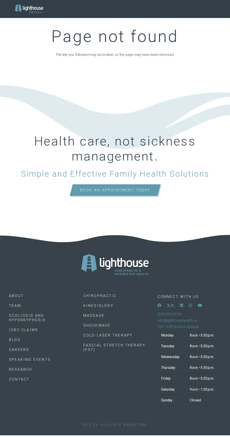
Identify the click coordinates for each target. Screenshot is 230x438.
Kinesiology (98, 306)
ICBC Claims (23, 330)
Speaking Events (30, 359)
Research (20, 369)
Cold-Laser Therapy (108, 335)
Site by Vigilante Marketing (114, 425)
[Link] (115, 265)
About (16, 296)
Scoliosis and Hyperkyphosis (27, 317)
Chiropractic (100, 296)
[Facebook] (159, 305)
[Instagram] (190, 306)
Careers (19, 350)
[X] (170, 305)
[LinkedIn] (181, 305)
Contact (19, 379)
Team (15, 306)
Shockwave (97, 325)
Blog (15, 340)
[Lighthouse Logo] (29, 8)
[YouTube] (200, 305)
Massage (94, 315)
